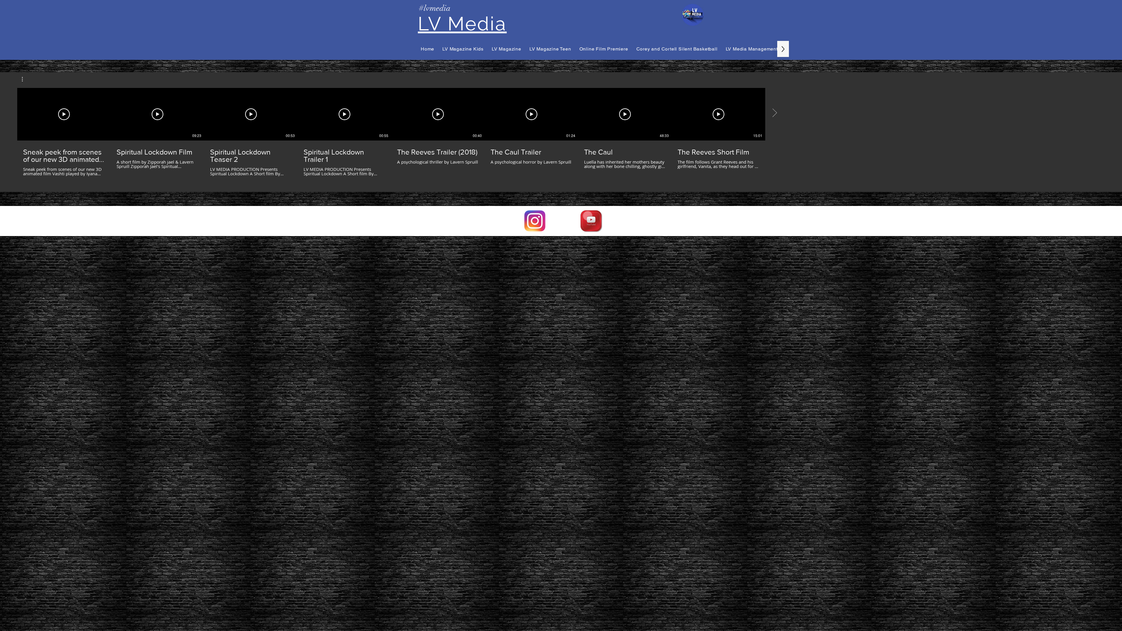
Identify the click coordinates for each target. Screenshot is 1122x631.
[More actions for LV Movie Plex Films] (25, 79)
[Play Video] (64, 114)
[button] (25, 79)
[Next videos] (774, 113)
